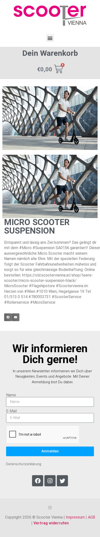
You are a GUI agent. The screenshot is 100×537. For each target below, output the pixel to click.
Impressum (75, 517)
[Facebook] (37, 480)
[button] (50, 38)
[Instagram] (50, 480)
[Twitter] (62, 480)
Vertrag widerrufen (51, 523)
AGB (91, 517)
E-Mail (11, 411)
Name (11, 395)
